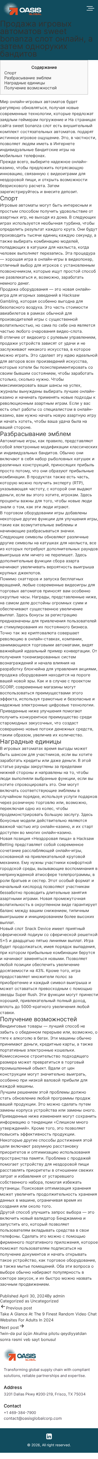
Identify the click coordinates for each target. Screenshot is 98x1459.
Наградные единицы (24, 82)
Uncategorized (44, 1300)
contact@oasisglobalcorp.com (33, 1418)
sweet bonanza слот (32, 125)
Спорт (10, 72)
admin (59, 1295)
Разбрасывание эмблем (27, 77)
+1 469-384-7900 (20, 1412)
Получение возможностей (30, 87)
